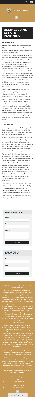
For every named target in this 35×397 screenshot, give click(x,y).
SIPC (31, 327)
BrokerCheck (19, 287)
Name (7, 217)
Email (6, 223)
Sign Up (17, 273)
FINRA (28, 327)
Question (8, 230)
